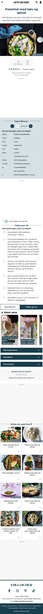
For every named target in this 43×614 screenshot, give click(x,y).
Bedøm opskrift (28, 69)
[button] (9, 330)
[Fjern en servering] (12, 126)
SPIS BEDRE (21, 2)
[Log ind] (40, 2)
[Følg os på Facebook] (9, 591)
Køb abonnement (24, 606)
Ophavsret (37, 606)
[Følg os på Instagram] (18, 591)
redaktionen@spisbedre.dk (23, 601)
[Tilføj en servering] (31, 126)
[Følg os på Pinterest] (26, 591)
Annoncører (12, 606)
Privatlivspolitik (12, 608)
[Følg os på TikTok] (34, 591)
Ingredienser (10, 307)
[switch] (5, 221)
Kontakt (4, 606)
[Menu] (5, 2)
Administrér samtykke (28, 608)
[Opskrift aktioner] (18, 451)
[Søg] (36, 2)
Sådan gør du (31, 307)
